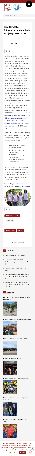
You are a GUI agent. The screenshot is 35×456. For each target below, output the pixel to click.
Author (20, 230)
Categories (9, 215)
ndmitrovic (14, 43)
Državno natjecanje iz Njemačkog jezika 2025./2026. (15, 421)
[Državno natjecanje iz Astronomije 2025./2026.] (10, 328)
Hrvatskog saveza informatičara (22, 186)
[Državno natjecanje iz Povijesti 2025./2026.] (10, 387)
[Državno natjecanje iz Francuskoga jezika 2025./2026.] (10, 409)
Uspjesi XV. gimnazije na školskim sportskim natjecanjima (16, 298)
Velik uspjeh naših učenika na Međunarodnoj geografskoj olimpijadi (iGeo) (16, 262)
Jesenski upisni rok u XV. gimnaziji (15, 256)
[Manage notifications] (30, 451)
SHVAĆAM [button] (22, 453)
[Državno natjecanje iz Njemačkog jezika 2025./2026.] (10, 431)
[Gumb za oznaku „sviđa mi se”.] (6, 51)
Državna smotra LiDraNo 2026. (12, 358)
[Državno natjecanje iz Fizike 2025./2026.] (10, 348)
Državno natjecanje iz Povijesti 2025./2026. (16, 378)
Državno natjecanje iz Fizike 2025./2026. (15, 339)
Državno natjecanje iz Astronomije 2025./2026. (17, 319)
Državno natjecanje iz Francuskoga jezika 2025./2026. (15, 399)
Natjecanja (10, 220)
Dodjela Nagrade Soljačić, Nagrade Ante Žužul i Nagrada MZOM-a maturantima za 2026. (17, 276)
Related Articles (10, 230)
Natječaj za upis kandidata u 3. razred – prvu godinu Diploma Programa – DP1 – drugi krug (17, 284)
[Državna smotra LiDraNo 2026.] (10, 368)
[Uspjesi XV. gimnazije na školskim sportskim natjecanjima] (10, 309)
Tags (17, 215)
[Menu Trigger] (29, 4)
